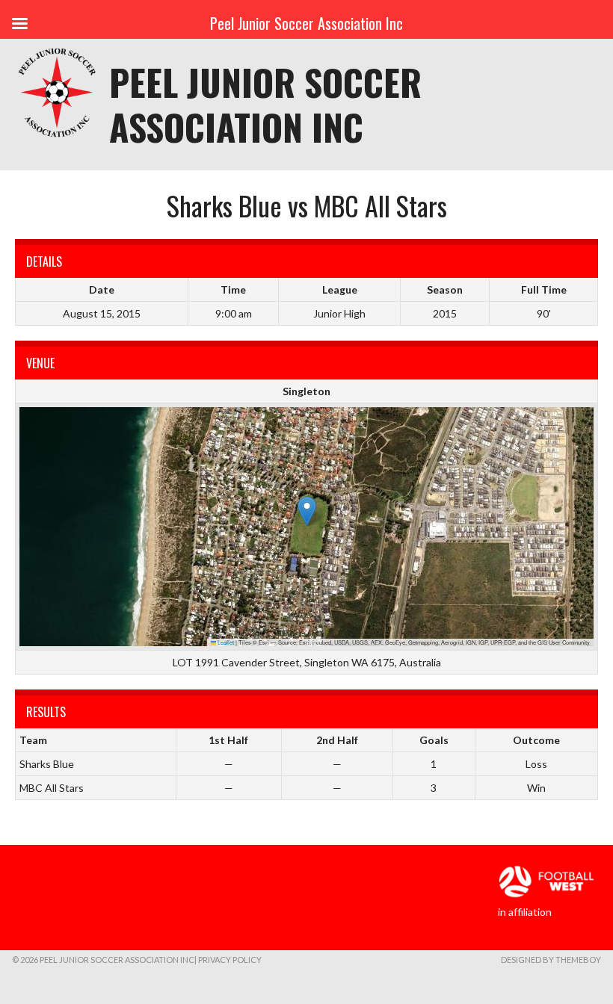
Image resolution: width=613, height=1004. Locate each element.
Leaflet (225, 642)
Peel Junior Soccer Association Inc (265, 104)
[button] (307, 511)
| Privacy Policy (228, 959)
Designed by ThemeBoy (551, 959)
